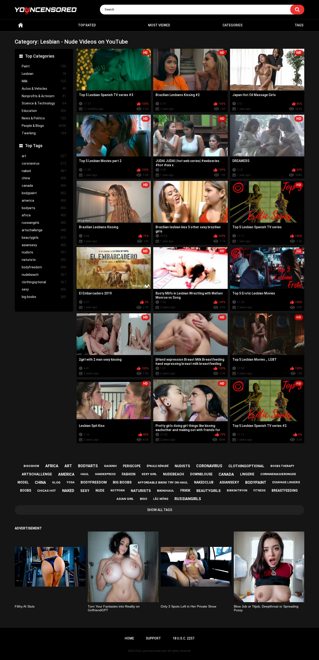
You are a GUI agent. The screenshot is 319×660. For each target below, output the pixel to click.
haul (85, 474)
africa (44, 215)
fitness (259, 490)
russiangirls (44, 223)
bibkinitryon (237, 490)
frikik (185, 490)
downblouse (201, 474)
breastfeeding (285, 490)
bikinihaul (165, 490)
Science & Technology (44, 103)
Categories (232, 25)
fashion (128, 474)
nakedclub (203, 482)
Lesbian (44, 74)
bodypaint (44, 193)
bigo (143, 499)
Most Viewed (159, 25)
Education (44, 111)
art (44, 156)
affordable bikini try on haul (163, 482)
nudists (44, 252)
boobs (25, 490)
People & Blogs (44, 126)
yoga (70, 482)
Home (20, 25)
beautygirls (44, 237)
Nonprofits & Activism (44, 96)
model (23, 482)
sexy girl (149, 474)
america (44, 200)
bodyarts (44, 208)
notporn (117, 490)
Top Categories (39, 56)
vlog (56, 482)
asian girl (125, 499)
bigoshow (31, 466)
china (44, 178)
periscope (132, 466)
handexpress (105, 474)
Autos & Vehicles (44, 88)
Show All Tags (159, 510)
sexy (44, 289)
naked (44, 171)
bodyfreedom (44, 267)
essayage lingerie (286, 482)
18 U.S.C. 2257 (183, 638)
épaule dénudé (158, 466)
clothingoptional (44, 282)
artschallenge (44, 230)
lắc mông (160, 499)
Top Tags (34, 145)
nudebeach (44, 274)
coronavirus (44, 163)
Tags (299, 25)
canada (44, 185)
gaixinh (110, 466)
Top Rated (87, 25)
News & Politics (44, 118)
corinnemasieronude (278, 474)
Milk (44, 81)
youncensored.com (154, 651)
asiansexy (44, 245)
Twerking (44, 133)
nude (100, 490)
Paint (44, 66)
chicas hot (46, 490)
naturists (44, 260)
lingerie (247, 474)
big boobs (44, 297)
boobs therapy (282, 466)
